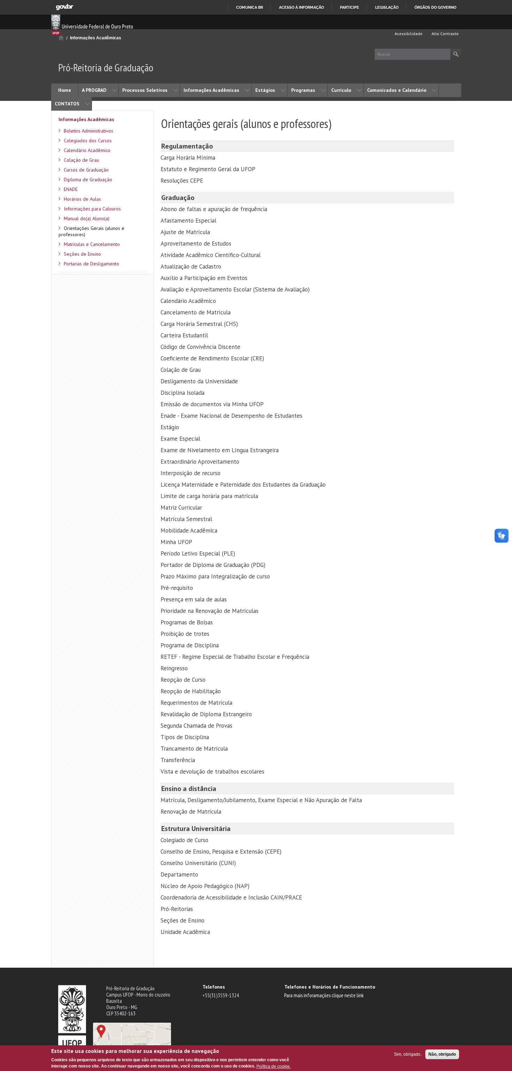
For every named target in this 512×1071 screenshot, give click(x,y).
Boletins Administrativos (88, 131)
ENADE (71, 189)
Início (61, 38)
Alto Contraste (444, 33)
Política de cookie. (273, 1066)
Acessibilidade (408, 33)
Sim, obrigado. (407, 1054)
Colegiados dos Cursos (88, 140)
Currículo (341, 90)
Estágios (265, 90)
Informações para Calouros (92, 209)
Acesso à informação (301, 7)
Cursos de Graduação (86, 170)
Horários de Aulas (82, 199)
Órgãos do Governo (435, 7)
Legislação (386, 7)
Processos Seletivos (145, 90)
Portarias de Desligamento (91, 264)
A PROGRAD (94, 90)
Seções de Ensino (82, 254)
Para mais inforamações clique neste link (324, 995)
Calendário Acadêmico (87, 150)
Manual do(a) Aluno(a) (86, 218)
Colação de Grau (81, 160)
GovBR (64, 7)
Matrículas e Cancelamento (92, 244)
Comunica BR (249, 7)
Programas (303, 90)
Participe (349, 7)
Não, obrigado (442, 1054)
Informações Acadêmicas (95, 37)
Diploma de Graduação (88, 179)
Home (64, 90)
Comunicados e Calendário (396, 90)
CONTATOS (67, 104)
